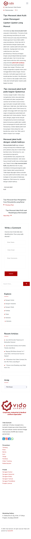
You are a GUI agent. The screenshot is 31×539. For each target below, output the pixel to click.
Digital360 (10, 531)
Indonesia (8, 317)
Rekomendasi (9, 10)
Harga (7, 314)
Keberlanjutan (6, 463)
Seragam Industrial (10, 303)
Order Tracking (7, 461)
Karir (3, 454)
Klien (4, 450)
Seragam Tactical (7, 479)
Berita (4, 452)
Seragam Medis (9, 307)
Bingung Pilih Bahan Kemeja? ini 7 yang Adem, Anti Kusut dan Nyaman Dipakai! (14, 354)
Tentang (5, 447)
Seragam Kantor (9, 300)
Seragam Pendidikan (8, 481)
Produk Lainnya (7, 483)
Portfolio (7, 310)
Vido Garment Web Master (13, 7)
